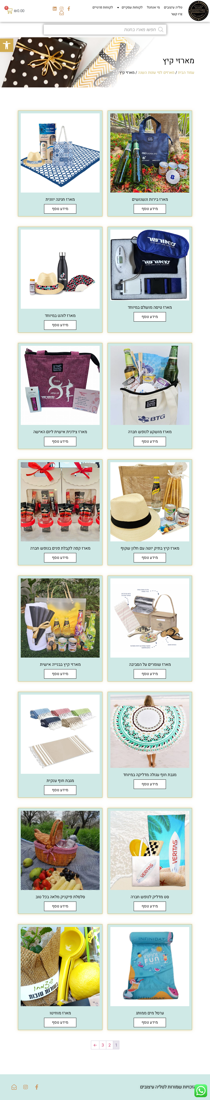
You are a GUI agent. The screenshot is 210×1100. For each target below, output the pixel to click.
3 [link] (102, 1045)
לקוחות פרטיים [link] (102, 7)
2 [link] (109, 1045)
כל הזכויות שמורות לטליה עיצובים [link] (171, 1087)
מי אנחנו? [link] (153, 7)
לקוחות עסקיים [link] (132, 7)
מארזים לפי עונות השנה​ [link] (156, 72)
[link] (6, 45)
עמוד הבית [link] (186, 72)
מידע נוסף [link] (150, 209)
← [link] (95, 1045)
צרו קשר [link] (176, 14)
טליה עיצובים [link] (173, 7)
